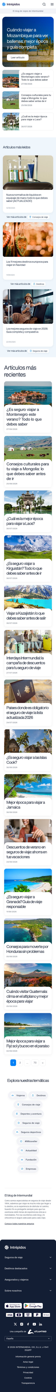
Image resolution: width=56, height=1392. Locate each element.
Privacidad (28, 1372)
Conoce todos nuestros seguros (19, 1223)
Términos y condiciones (28, 1367)
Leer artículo (18, 57)
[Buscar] (44, 4)
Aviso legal (28, 1361)
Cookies (28, 1377)
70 (35, 1062)
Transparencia (28, 1383)
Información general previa (28, 1356)
